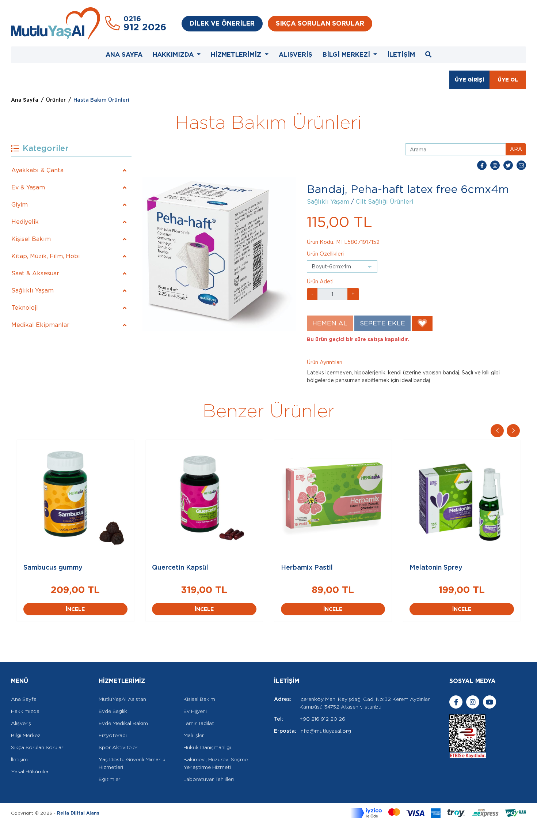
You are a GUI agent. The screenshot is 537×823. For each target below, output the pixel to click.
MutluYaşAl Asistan (122, 699)
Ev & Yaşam (28, 187)
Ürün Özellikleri (325, 254)
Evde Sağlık (113, 711)
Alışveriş (21, 723)
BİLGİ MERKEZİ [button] (347, 54)
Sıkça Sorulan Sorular (37, 747)
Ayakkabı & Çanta (37, 170)
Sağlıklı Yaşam (32, 290)
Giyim (19, 204)
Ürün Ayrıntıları (324, 362)
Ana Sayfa (24, 100)
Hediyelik (25, 221)
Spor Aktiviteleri (118, 747)
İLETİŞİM (401, 54)
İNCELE (85, 609)
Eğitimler (109, 779)
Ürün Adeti (320, 281)
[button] (513, 430)
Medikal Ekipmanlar (40, 324)
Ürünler (56, 100)
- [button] (312, 294)
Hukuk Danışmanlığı (207, 747)
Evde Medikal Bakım (123, 723)
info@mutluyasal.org (325, 731)
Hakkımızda (25, 711)
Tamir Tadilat (198, 723)
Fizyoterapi (113, 735)
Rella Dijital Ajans (78, 813)
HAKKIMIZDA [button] (174, 54)
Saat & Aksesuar (35, 273)
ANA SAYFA (124, 54)
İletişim (19, 759)
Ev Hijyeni (195, 711)
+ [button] (353, 294)
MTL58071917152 (358, 242)
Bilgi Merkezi (26, 735)
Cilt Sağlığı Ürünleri (384, 201)
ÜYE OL (508, 80)
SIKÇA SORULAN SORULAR (320, 23)
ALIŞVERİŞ (295, 54)
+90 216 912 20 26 (322, 719)
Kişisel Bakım (31, 238)
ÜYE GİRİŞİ (469, 80)
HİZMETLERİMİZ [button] (237, 54)
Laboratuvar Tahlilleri (208, 779)
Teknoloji (24, 307)
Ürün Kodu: (320, 242)
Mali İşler (193, 735)
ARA (516, 149)
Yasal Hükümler (30, 771)
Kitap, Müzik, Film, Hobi (45, 256)
